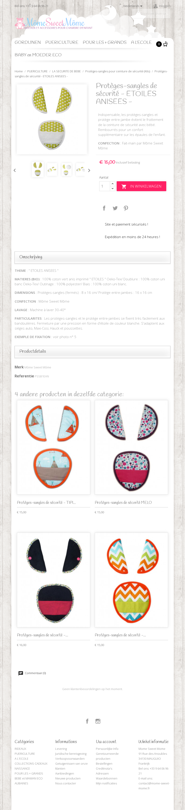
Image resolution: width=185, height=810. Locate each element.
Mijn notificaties (106, 783)
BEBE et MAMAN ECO (29, 778)
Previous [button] (13, 169)
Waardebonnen (106, 778)
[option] (52, 119)
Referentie (24, 376)
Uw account (106, 742)
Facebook (87, 721)
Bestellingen (104, 763)
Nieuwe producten (68, 778)
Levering (61, 749)
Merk (19, 367)
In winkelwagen (141, 186)
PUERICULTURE (61, 43)
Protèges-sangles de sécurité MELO (123, 502)
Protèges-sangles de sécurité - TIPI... (46, 502)
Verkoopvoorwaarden (70, 759)
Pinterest (125, 208)
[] (168, 16)
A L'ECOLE (141, 43)
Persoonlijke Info (107, 749)
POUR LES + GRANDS (105, 43)
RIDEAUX (20, 749)
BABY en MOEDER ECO (38, 55)
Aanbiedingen (64, 773)
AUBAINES (21, 783)
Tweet (115, 208)
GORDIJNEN (28, 43)
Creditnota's (104, 768)
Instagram (97, 721)
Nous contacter (65, 783)
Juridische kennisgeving (70, 754)
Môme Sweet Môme (37, 367)
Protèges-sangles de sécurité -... (42, 635)
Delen (104, 208)
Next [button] (88, 169)
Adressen (102, 773)
